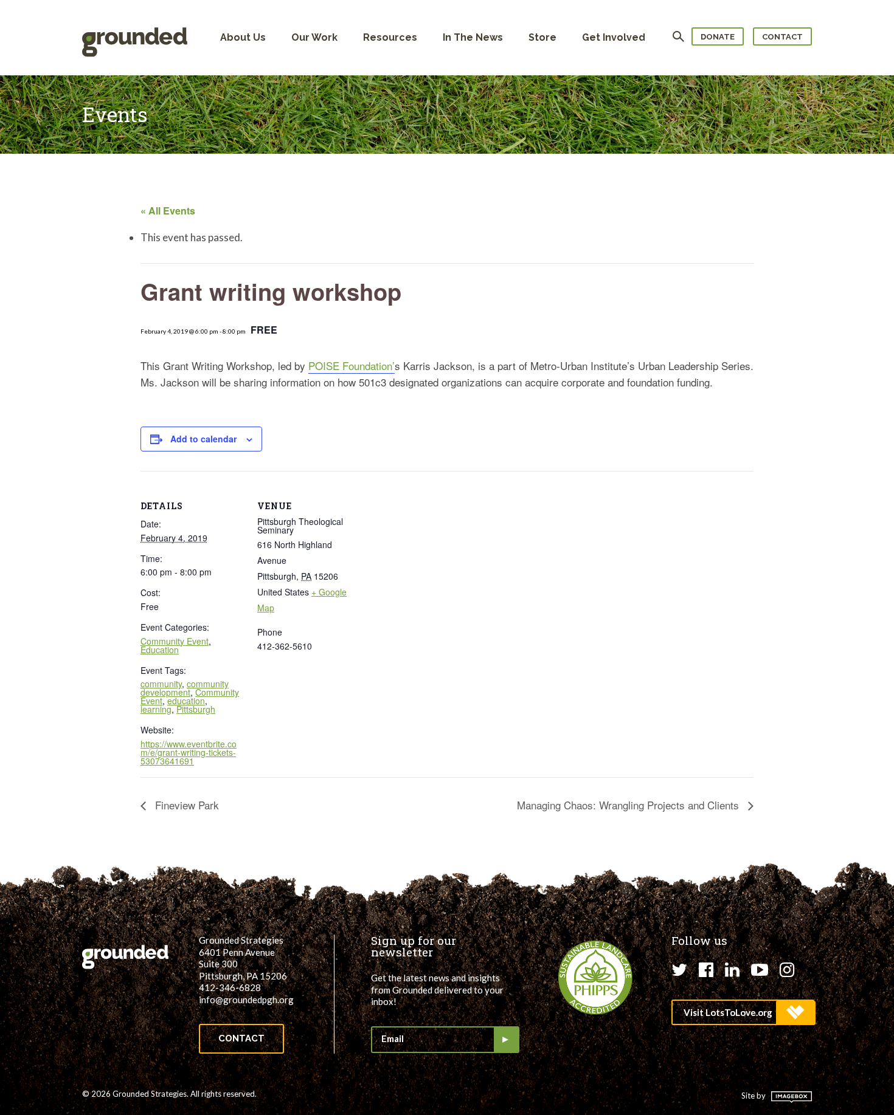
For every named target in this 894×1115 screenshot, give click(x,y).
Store (542, 37)
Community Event (174, 641)
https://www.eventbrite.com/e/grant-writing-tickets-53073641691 (188, 752)
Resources (390, 37)
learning (156, 709)
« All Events (167, 211)
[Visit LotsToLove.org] (742, 1012)
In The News (473, 37)
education (186, 701)
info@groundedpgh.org (246, 999)
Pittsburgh (195, 709)
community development (184, 688)
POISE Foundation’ (351, 365)
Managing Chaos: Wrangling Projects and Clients (629, 804)
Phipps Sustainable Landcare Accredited (595, 978)
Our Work (314, 37)
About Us (243, 37)
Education (159, 649)
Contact (782, 36)
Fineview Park (185, 804)
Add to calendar (203, 439)
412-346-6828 (230, 987)
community (161, 684)
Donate (718, 36)
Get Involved (613, 37)
